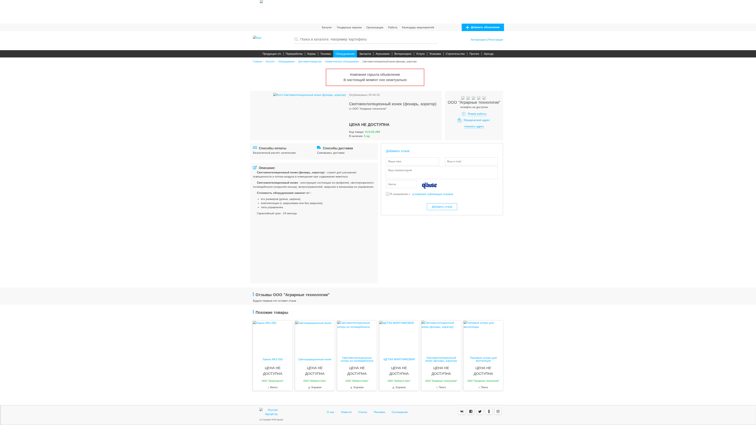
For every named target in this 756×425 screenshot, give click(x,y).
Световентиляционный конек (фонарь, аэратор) (441, 359)
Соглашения (400, 412)
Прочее (474, 53)
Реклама (379, 412)
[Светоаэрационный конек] (314, 336)
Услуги (420, 53)
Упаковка (435, 53)
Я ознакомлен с (400, 194)
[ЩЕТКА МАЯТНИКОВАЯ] (399, 336)
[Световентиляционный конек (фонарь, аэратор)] (441, 336)
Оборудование (345, 53)
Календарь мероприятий (418, 27)
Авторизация (478, 39)
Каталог (327, 27)
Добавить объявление (484, 27)
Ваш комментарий (400, 170)
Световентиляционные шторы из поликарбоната (357, 359)
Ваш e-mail (454, 161)
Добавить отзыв (442, 206)
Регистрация (495, 39)
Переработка (294, 53)
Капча (392, 184)
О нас (330, 412)
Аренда (489, 53)
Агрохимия (383, 53)
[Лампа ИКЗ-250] (272, 336)
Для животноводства (309, 61)
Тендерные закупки (349, 27)
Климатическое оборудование (342, 61)
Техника (325, 53)
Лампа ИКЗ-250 (273, 359)
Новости (346, 412)
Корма (311, 53)
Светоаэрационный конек (314, 359)
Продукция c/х (272, 53)
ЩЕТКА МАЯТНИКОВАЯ (399, 359)
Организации (374, 27)
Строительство (455, 53)
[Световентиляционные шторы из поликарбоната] (357, 336)
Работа (392, 27)
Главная (257, 61)
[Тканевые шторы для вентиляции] (483, 336)
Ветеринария (402, 53)
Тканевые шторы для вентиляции (483, 359)
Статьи (362, 412)
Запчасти (365, 53)
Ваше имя (394, 161)
